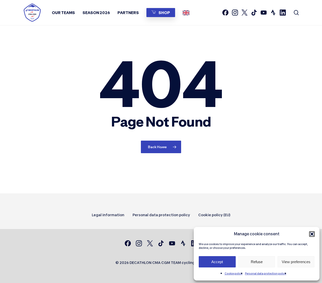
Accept (217, 262)
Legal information (108, 215)
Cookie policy (234, 273)
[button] (311, 234)
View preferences (296, 262)
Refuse (257, 262)
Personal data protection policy (265, 273)
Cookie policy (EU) (214, 215)
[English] (187, 12)
